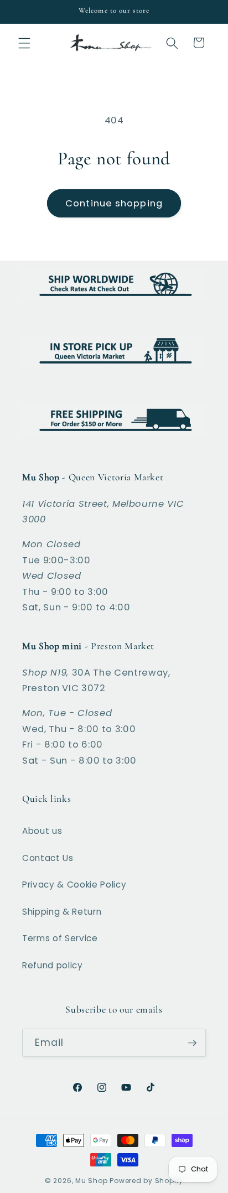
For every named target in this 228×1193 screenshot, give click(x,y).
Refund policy (52, 965)
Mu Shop (91, 1180)
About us (42, 831)
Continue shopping (114, 203)
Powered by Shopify (146, 1180)
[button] (24, 42)
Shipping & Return (61, 911)
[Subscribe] (192, 1043)
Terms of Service (60, 938)
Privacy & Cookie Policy (74, 884)
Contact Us (48, 858)
